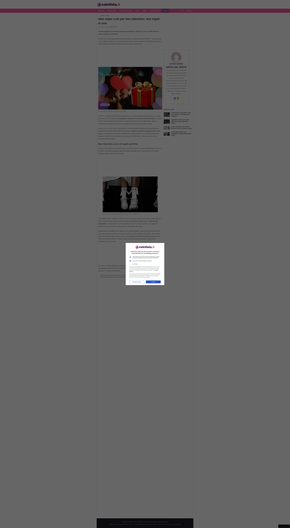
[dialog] (145, 264)
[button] (145, 264)
